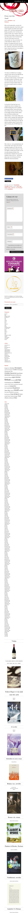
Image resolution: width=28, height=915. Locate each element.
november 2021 (7, 467)
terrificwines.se (7, 345)
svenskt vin (13, 187)
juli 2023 (6, 445)
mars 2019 (6, 503)
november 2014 (7, 561)
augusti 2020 (7, 484)
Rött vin (6, 331)
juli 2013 (6, 579)
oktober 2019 (7, 495)
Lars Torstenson (19, 187)
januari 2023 (7, 451)
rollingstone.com (7, 360)
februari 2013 (7, 584)
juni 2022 (6, 459)
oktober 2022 (7, 455)
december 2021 (7, 466)
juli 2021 (6, 471)
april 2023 (6, 448)
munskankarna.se (8, 361)
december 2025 (7, 412)
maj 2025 (6, 420)
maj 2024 (6, 433)
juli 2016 (6, 538)
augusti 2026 (7, 403)
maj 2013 (6, 581)
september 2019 (7, 496)
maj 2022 (6, 460)
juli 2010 (6, 619)
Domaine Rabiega (8, 377)
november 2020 (7, 480)
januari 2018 (7, 518)
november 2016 (7, 534)
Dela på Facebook (9, 178)
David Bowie (19, 373)
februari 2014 (7, 571)
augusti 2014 (7, 564)
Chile (11, 371)
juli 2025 (6, 418)
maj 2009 (6, 634)
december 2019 (7, 493)
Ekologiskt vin (7, 317)
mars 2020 (6, 489)
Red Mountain (7, 394)
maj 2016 (6, 541)
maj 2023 (6, 447)
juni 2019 (6, 499)
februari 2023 (7, 450)
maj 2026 (6, 407)
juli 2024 (6, 431)
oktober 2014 (7, 562)
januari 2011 (7, 612)
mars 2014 (6, 570)
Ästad (17, 186)
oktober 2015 (7, 548)
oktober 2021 (7, 468)
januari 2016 (7, 545)
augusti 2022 (7, 457)
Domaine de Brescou (15, 375)
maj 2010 (6, 621)
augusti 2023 (7, 443)
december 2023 (7, 439)
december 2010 (7, 613)
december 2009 (7, 627)
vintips (15, 398)
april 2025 (6, 421)
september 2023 (7, 442)
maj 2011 (6, 608)
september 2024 (7, 429)
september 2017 (7, 523)
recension (16, 392)
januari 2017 (7, 532)
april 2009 (6, 636)
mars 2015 (6, 556)
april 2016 (6, 542)
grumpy (18, 380)
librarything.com (7, 347)
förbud (7, 379)
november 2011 (7, 601)
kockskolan (16, 384)
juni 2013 (6, 580)
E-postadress (10, 234)
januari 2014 (7, 572)
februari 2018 (7, 517)
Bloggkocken (7, 368)
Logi (5, 325)
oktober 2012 (7, 589)
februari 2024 (7, 437)
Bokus (14, 699)
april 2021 (6, 475)
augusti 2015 (7, 551)
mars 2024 (6, 436)
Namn (9, 227)
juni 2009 (6, 633)
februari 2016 (7, 544)
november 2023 (7, 440)
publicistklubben (7, 350)
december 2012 (7, 586)
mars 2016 (6, 543)
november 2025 (7, 413)
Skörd (21, 394)
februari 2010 (7, 624)
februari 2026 (7, 410)
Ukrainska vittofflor (8, 335)
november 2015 (7, 547)
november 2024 (7, 427)
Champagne (20, 369)
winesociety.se (7, 358)
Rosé (5, 330)
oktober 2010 (7, 615)
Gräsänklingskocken (9, 382)
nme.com (6, 359)
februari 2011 (7, 611)
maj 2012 (6, 594)
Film (5, 318)
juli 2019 (6, 498)
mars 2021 (6, 476)
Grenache (13, 380)
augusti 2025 (7, 417)
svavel (6, 396)
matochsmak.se (7, 349)
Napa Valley (7, 390)
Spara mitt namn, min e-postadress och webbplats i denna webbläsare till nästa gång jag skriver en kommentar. (13, 247)
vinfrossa (11, 398)
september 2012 (7, 590)
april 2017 (6, 528)
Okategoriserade (7, 327)
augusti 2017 (7, 524)
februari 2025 (7, 423)
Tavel (19, 396)
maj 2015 (6, 554)
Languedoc (12, 386)
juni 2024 (6, 432)
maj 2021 (6, 474)
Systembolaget (14, 396)
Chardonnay (7, 371)
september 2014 (7, 563)
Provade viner (7, 328)
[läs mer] (7, 298)
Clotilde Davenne (10, 373)
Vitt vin (10, 186)
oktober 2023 (7, 441)
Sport (5, 332)
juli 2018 (6, 512)
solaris (9, 187)
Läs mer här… (14, 787)
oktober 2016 (7, 535)
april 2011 (6, 609)
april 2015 (6, 555)
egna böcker (16, 377)
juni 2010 (6, 620)
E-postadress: (7, 304)
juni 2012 (6, 593)
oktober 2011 (7, 602)
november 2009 (7, 628)
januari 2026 (7, 411)
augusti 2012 (7, 591)
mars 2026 (6, 409)
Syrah (9, 396)
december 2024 (7, 426)
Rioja (11, 394)
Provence (11, 392)
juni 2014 (6, 566)
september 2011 (7, 603)
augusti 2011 (7, 604)
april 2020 (6, 488)
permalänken (10, 189)
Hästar (6, 320)
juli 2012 (6, 592)
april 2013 (6, 582)
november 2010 (7, 614)
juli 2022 (6, 458)
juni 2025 (6, 419)
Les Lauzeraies (8, 388)
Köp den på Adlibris (14, 849)
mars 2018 (6, 516)
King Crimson (10, 384)
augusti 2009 (7, 631)
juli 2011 (6, 605)
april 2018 (6, 515)
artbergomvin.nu (7, 351)
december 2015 (7, 546)
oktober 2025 (7, 414)
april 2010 (6, 622)
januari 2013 (7, 585)
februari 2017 (7, 531)
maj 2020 (6, 487)
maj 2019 (6, 500)
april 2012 (6, 595)
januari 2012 (7, 599)
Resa (5, 329)
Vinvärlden (7, 186)
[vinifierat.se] (20, 1)
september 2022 (7, 456)
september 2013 (7, 576)
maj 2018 (6, 514)
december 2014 (7, 560)
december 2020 (7, 479)
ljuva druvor (7, 357)
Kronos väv (7, 386)
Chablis (15, 369)
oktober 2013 (7, 575)
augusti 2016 (7, 537)
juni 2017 (6, 526)
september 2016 (7, 536)
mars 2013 (6, 583)
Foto (5, 319)
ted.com (6, 348)
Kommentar (10, 208)
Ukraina (7, 398)
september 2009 (7, 630)
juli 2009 (6, 632)
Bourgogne (18, 368)
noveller (21, 390)
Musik (6, 326)
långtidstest (16, 388)
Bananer (6, 313)
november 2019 (7, 494)
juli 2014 (6, 565)
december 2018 (7, 506)
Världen (6, 336)
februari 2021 (7, 477)
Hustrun (17, 382)
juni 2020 (6, 486)
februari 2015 (7, 557)
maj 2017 (6, 527)
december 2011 (7, 600)
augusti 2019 (7, 497)
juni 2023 (6, 446)
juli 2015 (6, 552)
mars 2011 (6, 610)
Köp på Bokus (14, 761)
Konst (6, 321)
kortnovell (20, 384)
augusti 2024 (7, 430)
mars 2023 (6, 449)
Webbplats (9, 241)
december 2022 (7, 452)
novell (16, 390)
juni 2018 (6, 513)
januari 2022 (7, 465)
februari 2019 (7, 504)
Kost (5, 322)
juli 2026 (6, 404)
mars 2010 (6, 623)
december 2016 (7, 533)
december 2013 (7, 573)
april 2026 (6, 408)
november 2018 (7, 507)
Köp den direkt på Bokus (14, 820)
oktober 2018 (7, 508)
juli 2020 (6, 485)
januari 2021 (7, 478)
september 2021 (7, 469)
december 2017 (7, 519)
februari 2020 (7, 490)
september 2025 (7, 416)
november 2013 (7, 574)
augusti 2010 (7, 618)
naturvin (12, 390)
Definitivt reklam (7, 316)
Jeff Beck (6, 384)
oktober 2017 (7, 522)
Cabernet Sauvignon (9, 369)
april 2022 (6, 461)
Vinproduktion (16, 185)
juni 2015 (6, 553)
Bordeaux (12, 368)
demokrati (7, 375)
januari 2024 (7, 438)
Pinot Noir (7, 392)
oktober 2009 (7, 629)
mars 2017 (6, 529)
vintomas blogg (7, 356)
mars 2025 (6, 422)
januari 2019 (7, 505)
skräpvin (16, 394)
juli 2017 (6, 525)
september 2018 (7, 509)
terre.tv (6, 346)
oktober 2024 (7, 428)
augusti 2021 (7, 470)
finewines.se (7, 355)
